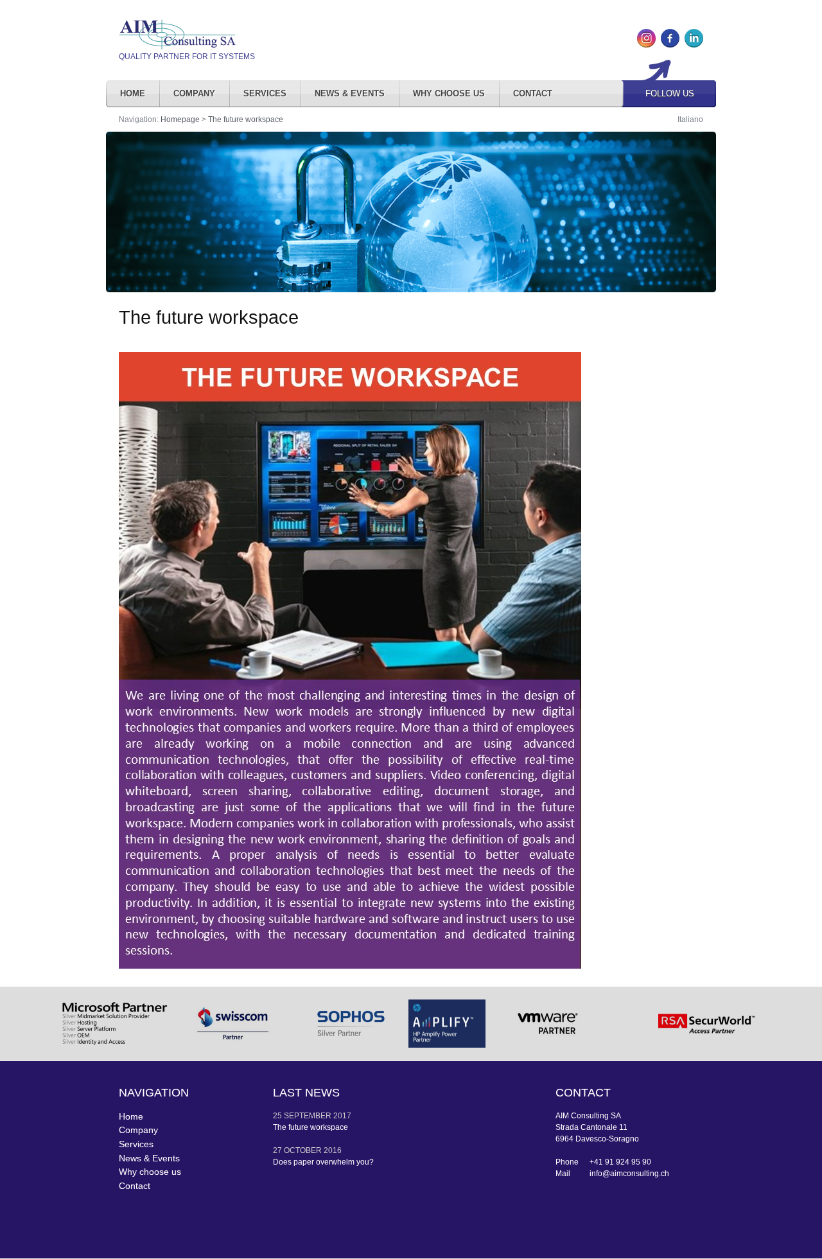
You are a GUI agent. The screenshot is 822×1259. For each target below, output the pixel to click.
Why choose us (449, 93)
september (307, 1115)
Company (194, 93)
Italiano (690, 119)
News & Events (350, 93)
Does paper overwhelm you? (323, 1162)
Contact (532, 93)
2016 (333, 1150)
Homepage (180, 119)
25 (277, 1115)
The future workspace (245, 119)
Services (264, 93)
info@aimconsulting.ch (629, 1173)
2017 (342, 1115)
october (303, 1150)
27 (277, 1150)
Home (132, 93)
